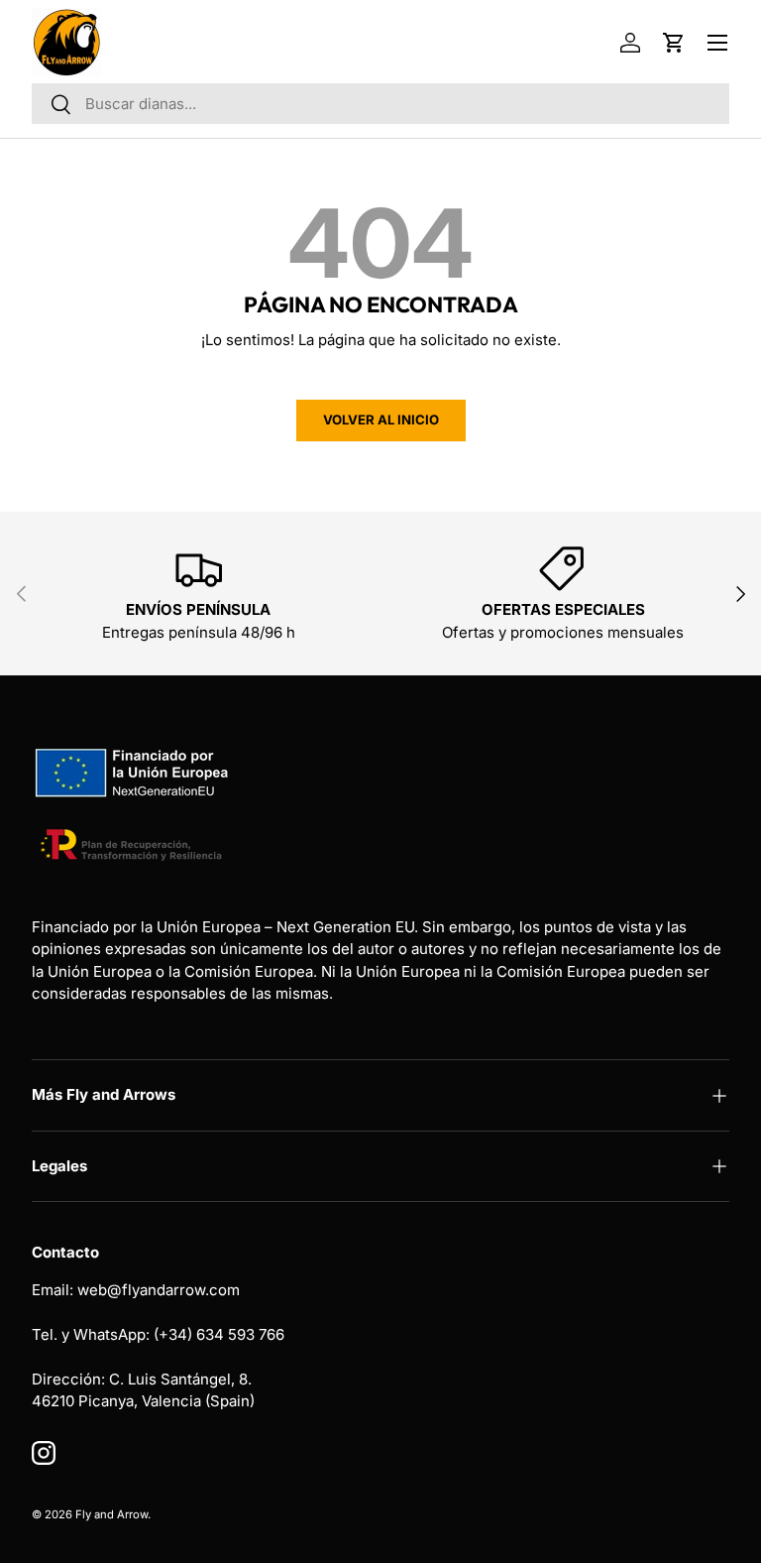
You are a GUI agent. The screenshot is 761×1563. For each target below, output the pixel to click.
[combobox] (380, 103)
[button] (674, 42)
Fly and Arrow (111, 1514)
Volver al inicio (381, 419)
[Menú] (717, 42)
